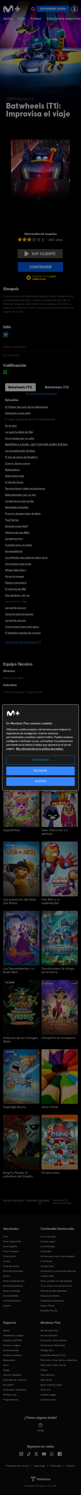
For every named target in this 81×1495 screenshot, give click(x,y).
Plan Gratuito (47, 1375)
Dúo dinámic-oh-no (17, 595)
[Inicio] (11, 9)
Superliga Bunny (14, 1107)
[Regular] (29, 239)
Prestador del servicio (17, 1465)
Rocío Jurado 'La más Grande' (56, 1281)
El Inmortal (46, 1261)
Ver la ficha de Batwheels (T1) (23, 642)
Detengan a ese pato (17, 413)
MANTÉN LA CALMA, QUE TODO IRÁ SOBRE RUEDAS (36, 444)
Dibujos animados (49, 1295)
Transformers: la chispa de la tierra (57, 970)
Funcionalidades (49, 1335)
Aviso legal (39, 1465)
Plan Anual (46, 1380)
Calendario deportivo (64, 18)
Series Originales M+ (14, 1281)
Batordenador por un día (20, 494)
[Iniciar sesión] (74, 9)
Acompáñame (14, 551)
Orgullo (7, 1305)
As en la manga (14, 576)
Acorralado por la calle (19, 438)
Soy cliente (44, 253)
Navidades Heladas (17, 507)
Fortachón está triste (18, 563)
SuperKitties (11, 830)
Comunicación (48, 1399)
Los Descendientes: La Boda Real (18, 970)
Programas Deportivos (52, 1300)
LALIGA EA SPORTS (12, 1340)
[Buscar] (33, 9)
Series (8, 18)
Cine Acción (9, 1256)
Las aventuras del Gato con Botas (19, 901)
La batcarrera (14, 538)
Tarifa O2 (45, 1389)
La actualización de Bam (20, 450)
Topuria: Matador (12, 1375)
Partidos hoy (9, 1394)
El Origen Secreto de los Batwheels (26, 406)
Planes (44, 1370)
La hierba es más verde (19, 501)
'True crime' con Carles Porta (56, 1286)
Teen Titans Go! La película (54, 832)
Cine (21, 18)
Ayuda (40, 1430)
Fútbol (36, 18)
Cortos (6, 1261)
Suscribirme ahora (53, 8)
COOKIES (70, 1465)
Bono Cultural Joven (51, 1384)
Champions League (13, 1335)
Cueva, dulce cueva (17, 463)
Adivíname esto (14, 475)
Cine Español (10, 1246)
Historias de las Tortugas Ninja (20, 1039)
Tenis (5, 1365)
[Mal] (24, 239)
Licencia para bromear (19, 614)
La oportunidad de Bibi (19, 432)
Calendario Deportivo (14, 1389)
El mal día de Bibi (15, 589)
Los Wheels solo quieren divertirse (26, 557)
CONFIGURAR (40, 760)
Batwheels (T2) (57, 387)
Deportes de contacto (14, 1380)
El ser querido (47, 1236)
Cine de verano (11, 1266)
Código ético (47, 1350)
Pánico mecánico (16, 582)
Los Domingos (47, 1246)
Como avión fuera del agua (22, 626)
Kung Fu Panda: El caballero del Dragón (18, 1174)
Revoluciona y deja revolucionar (25, 488)
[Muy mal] (20, 239)
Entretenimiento (12, 1300)
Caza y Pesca (47, 1305)
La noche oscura (15, 607)
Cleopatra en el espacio (58, 1038)
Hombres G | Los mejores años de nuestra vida (58, 1273)
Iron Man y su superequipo (50, 901)
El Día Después (11, 1350)
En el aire (11, 425)
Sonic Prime (49, 1107)
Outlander (46, 1251)
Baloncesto (9, 1360)
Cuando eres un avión (18, 545)
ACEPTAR (40, 781)
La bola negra (47, 1241)
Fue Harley (12, 519)
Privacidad (55, 1465)
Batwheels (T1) (20, 387)
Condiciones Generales (52, 1345)
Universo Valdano (12, 1355)
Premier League (11, 1345)
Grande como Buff (16, 526)
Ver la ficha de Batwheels (41, 393)
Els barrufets (50, 1173)
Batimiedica (12, 469)
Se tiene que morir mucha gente (57, 1256)
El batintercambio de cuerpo (23, 632)
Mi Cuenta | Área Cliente (53, 1340)
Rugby (6, 1370)
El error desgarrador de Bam (23, 513)
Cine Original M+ (12, 1241)
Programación (10, 1399)
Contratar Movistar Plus (52, 1355)
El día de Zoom (14, 482)
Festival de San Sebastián (53, 1290)
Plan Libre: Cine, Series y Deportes (58, 1360)
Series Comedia (11, 1290)
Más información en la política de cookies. (40, 748)
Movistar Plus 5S (48, 1310)
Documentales (10, 1295)
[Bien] (34, 239)
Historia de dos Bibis (17, 532)
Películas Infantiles (13, 1271)
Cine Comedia (10, 1251)
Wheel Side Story (15, 570)
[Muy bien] (39, 239)
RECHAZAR (40, 770)
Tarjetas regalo (48, 1394)
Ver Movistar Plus (49, 1330)
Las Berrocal (47, 1266)
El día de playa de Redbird (21, 457)
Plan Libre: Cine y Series (53, 1365)
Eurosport (8, 1384)
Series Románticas (13, 1286)
